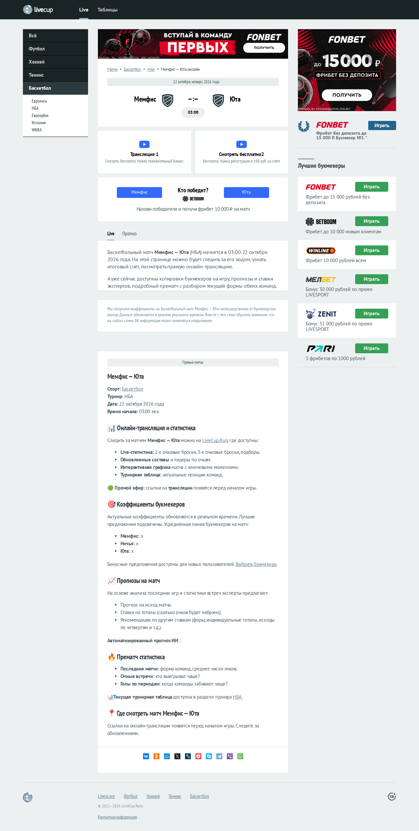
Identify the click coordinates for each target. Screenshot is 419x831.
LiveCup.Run (215, 440)
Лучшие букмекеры (321, 165)
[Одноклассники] (156, 756)
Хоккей (37, 62)
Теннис (36, 75)
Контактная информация (117, 817)
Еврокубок (40, 115)
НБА (35, 108)
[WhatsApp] (240, 756)
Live (83, 9)
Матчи (112, 69)
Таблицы (108, 9)
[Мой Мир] (167, 756)
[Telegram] (219, 756)
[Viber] (229, 756)
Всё (33, 35)
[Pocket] (198, 756)
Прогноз (129, 233)
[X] (177, 756)
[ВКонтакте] (146, 756)
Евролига (39, 101)
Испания (39, 123)
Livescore (106, 796)
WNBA (37, 130)
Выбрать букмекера (256, 564)
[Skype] (208, 756)
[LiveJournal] (187, 756)
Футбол (37, 49)
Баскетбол (40, 88)
